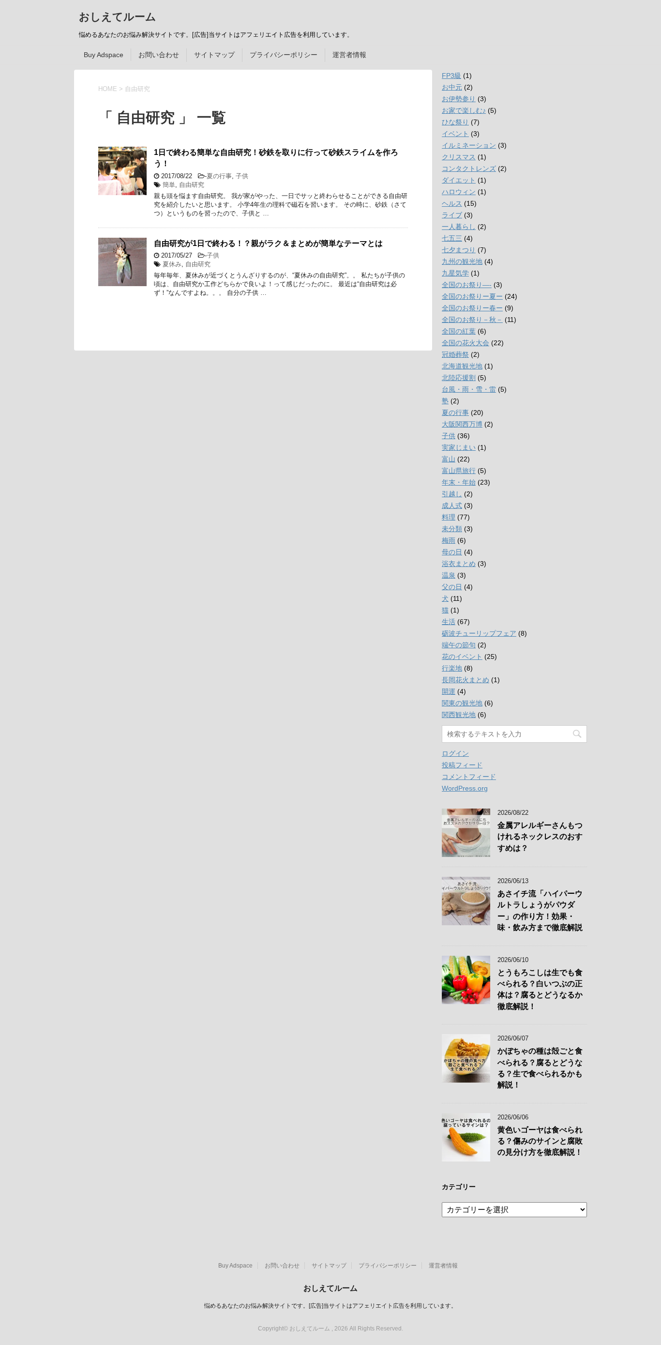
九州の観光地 (462, 261)
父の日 (452, 587)
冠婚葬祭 (455, 354)
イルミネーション (469, 145)
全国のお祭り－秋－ (472, 319)
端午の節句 (459, 645)
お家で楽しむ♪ (464, 110)
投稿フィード (462, 765)
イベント (455, 134)
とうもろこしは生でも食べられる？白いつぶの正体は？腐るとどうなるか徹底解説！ (540, 989)
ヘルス (452, 203)
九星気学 (455, 273)
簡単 (169, 184)
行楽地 (452, 668)
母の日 (452, 552)
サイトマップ (214, 55)
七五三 (452, 238)
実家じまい (459, 447)
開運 (448, 691)
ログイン (455, 753)
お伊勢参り (459, 99)
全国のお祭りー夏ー (472, 296)
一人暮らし (459, 226)
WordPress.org (465, 788)
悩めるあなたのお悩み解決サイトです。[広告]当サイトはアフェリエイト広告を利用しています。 (330, 1305)
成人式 (452, 505)
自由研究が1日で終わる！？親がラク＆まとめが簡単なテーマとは (268, 243)
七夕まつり (459, 250)
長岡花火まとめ (465, 680)
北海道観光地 (462, 366)
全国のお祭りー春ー (472, 308)
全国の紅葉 (459, 331)
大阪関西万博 (462, 424)
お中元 (452, 87)
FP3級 (451, 75)
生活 (448, 622)
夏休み (172, 264)
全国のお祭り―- (467, 285)
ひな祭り (455, 122)
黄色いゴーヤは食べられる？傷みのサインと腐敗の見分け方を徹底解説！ (540, 1141)
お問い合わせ (158, 55)
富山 (448, 459)
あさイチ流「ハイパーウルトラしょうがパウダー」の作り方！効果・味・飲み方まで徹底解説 (540, 910)
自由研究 (191, 184)
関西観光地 (459, 714)
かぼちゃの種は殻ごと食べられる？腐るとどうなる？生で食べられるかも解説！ (540, 1068)
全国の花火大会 (465, 343)
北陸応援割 (459, 378)
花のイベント (462, 656)
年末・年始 (459, 482)
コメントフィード (469, 776)
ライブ (452, 215)
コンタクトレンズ (469, 168)
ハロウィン (459, 192)
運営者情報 (349, 55)
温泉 (448, 575)
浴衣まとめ (459, 563)
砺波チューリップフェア (479, 633)
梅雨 (448, 540)
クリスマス (459, 157)
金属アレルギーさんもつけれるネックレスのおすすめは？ (540, 836)
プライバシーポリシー (283, 55)
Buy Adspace (103, 55)
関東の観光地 (462, 703)
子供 (242, 176)
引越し (452, 494)
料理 (448, 517)
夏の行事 (219, 176)
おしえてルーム (117, 17)
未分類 (452, 529)
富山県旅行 (459, 470)
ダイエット (459, 180)
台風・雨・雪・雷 (469, 389)
